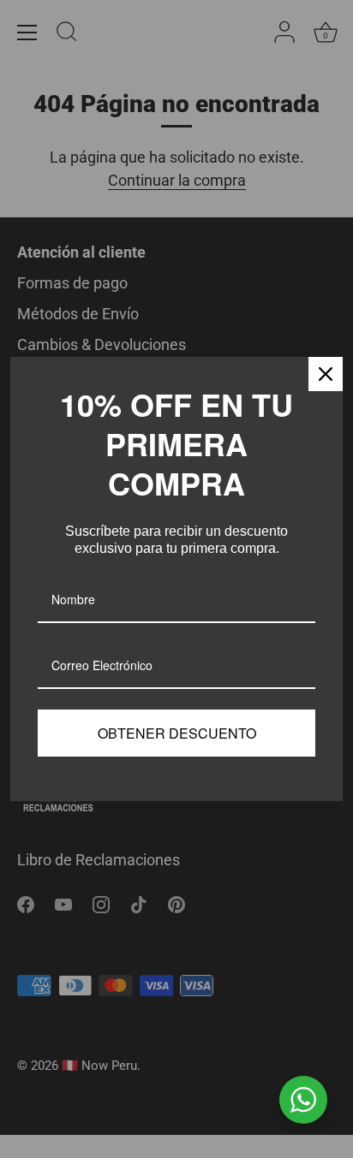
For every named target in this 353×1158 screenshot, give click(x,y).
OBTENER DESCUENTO (177, 733)
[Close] (325, 374)
